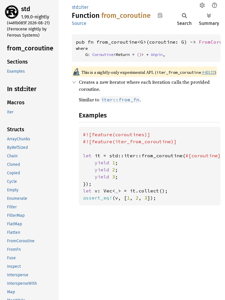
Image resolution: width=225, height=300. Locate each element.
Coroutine (102, 54)
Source (79, 23)
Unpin (157, 54)
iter (84, 7)
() (139, 54)
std (25, 9)
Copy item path (160, 15)
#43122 (208, 72)
